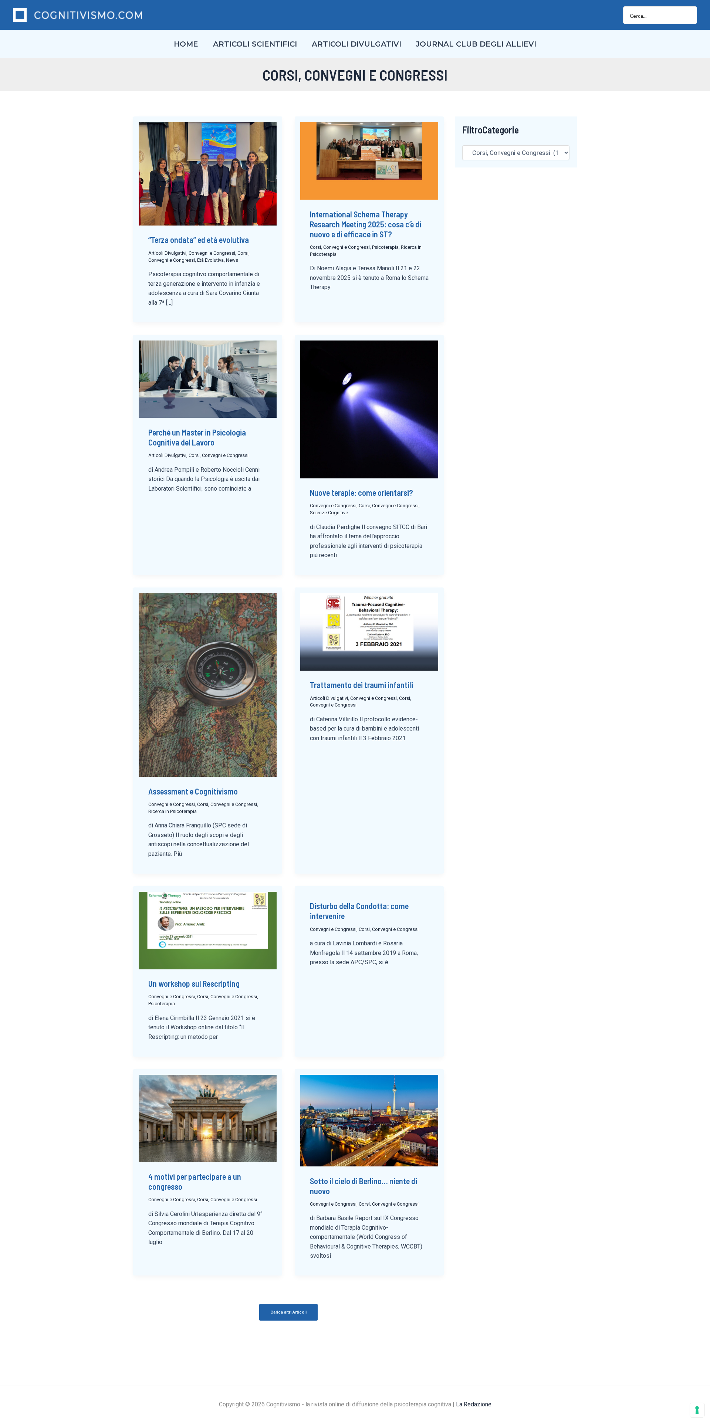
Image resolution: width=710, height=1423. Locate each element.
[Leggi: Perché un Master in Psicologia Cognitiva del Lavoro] (208, 378)
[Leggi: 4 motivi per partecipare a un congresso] (208, 1117)
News (232, 260)
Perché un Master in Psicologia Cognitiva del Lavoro (197, 437)
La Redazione (473, 1404)
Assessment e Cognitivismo (193, 791)
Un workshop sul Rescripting (194, 983)
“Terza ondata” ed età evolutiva (198, 239)
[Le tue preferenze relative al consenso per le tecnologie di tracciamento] (697, 1410)
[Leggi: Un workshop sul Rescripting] (208, 930)
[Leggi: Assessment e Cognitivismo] (208, 684)
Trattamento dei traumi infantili (361, 685)
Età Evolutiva (210, 260)
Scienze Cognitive (329, 512)
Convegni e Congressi (212, 253)
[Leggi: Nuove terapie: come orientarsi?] (369, 408)
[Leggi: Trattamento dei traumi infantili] (369, 631)
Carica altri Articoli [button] (288, 1312)
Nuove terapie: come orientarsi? (361, 492)
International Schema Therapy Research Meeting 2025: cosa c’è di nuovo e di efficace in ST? (365, 224)
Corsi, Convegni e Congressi (340, 247)
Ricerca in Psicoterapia (172, 811)
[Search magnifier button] (688, 15)
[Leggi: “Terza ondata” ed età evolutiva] (208, 173)
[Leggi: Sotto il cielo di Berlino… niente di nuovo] (369, 1120)
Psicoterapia (385, 247)
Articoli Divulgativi (167, 253)
